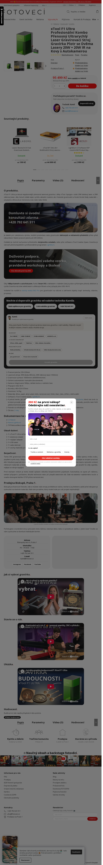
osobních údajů (35, 463)
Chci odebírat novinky (51, 458)
